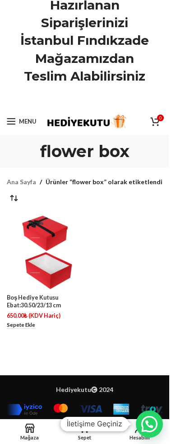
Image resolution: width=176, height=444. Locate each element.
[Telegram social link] (107, 99)
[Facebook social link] (61, 99)
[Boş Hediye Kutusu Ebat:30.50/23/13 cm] (45, 253)
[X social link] (73, 99)
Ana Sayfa (21, 182)
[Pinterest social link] (85, 99)
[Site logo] (86, 120)
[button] (149, 424)
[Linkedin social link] (96, 99)
